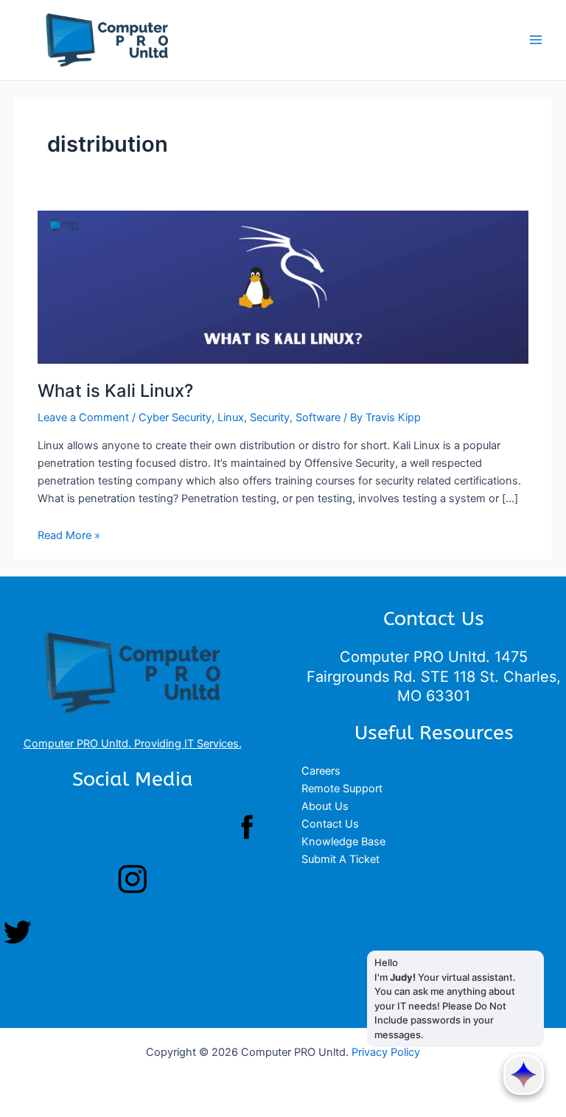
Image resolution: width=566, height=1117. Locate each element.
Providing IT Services (186, 743)
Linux (230, 417)
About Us (325, 806)
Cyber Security (175, 417)
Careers (320, 771)
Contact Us (330, 824)
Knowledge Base (343, 841)
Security (270, 417)
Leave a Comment (83, 417)
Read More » (69, 535)
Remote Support (341, 788)
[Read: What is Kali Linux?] (283, 286)
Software (318, 417)
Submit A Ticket (340, 859)
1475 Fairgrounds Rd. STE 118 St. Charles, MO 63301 (434, 676)
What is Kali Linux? (115, 390)
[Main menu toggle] (535, 40)
